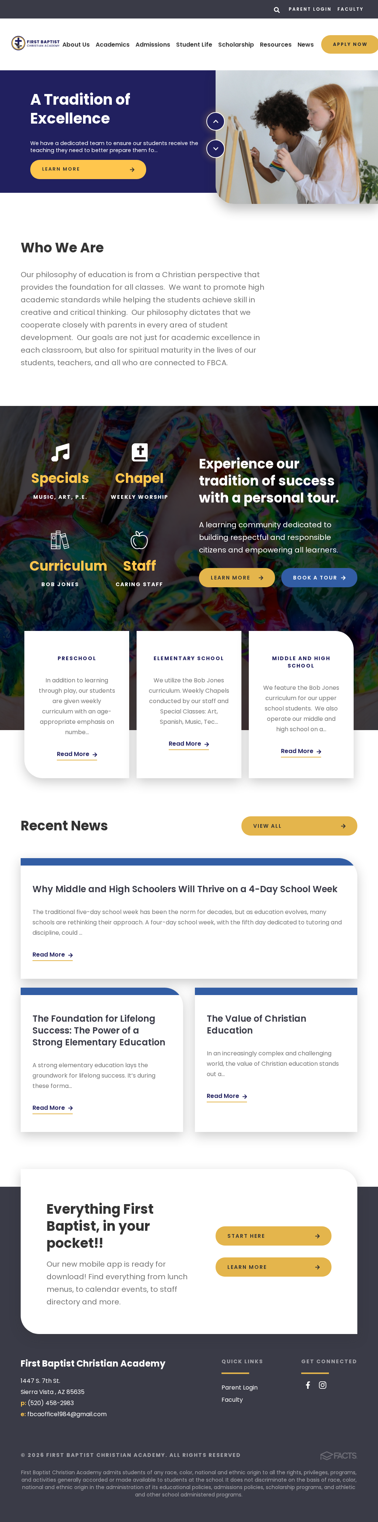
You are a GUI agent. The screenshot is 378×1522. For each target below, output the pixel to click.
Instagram (322, 1385)
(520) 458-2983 (51, 1403)
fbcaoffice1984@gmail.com (67, 1414)
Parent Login (310, 9)
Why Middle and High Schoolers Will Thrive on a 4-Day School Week (184, 889)
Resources (276, 44)
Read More (49, 954)
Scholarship (236, 44)
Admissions (152, 44)
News (306, 44)
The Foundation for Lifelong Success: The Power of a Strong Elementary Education (98, 1030)
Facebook (308, 1385)
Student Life (194, 44)
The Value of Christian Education (256, 1024)
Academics (113, 44)
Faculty (350, 9)
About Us (76, 44)
